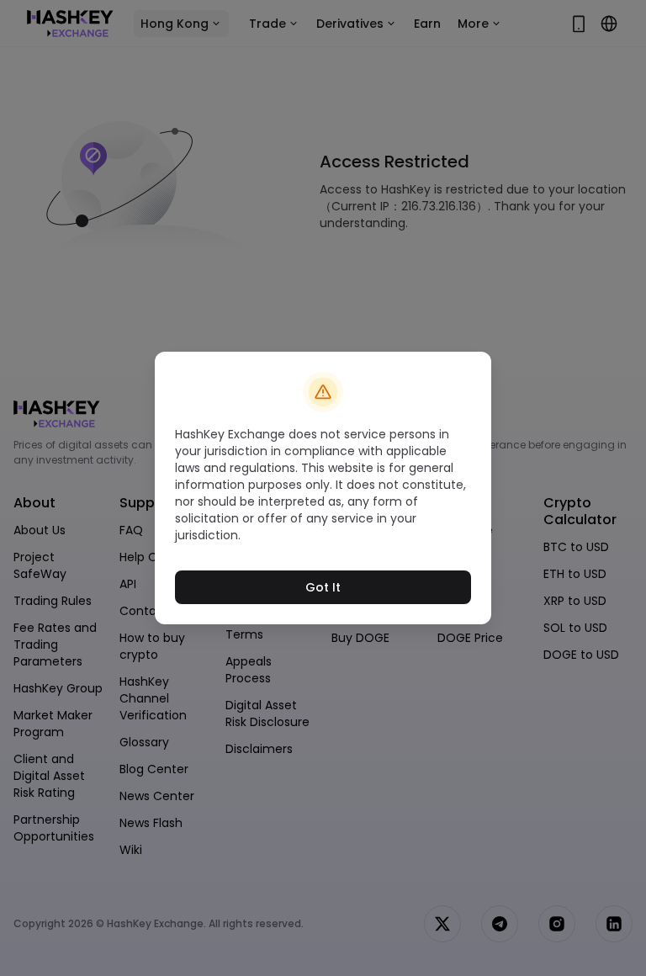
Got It (323, 587)
